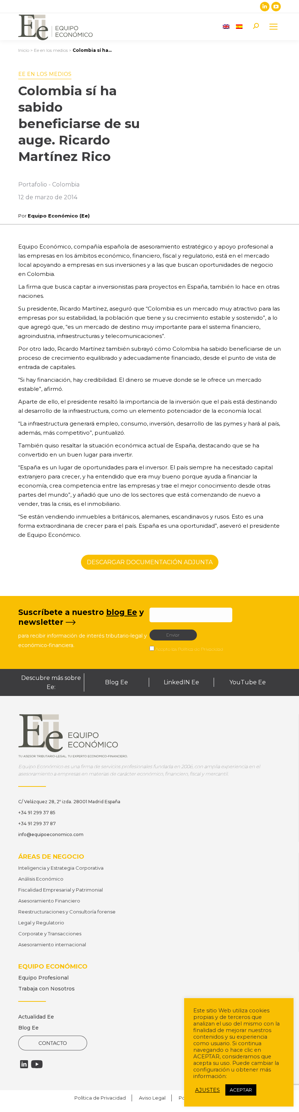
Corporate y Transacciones (49, 933)
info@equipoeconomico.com (51, 834)
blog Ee (121, 612)
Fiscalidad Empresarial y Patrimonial (60, 890)
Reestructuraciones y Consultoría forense (67, 912)
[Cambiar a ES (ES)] (239, 26)
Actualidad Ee (36, 1016)
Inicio (23, 50)
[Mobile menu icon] (273, 26)
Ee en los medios (51, 50)
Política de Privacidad (200, 649)
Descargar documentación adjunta (150, 562)
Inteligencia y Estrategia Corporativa (61, 868)
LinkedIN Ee (181, 682)
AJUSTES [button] (207, 1090)
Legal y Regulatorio (41, 923)
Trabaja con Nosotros (46, 988)
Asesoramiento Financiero (49, 901)
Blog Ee (116, 682)
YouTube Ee (247, 682)
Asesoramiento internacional (52, 944)
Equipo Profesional (43, 977)
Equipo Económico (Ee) (59, 216)
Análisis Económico (40, 879)
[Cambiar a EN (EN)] (226, 26)
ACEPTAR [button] (241, 1090)
